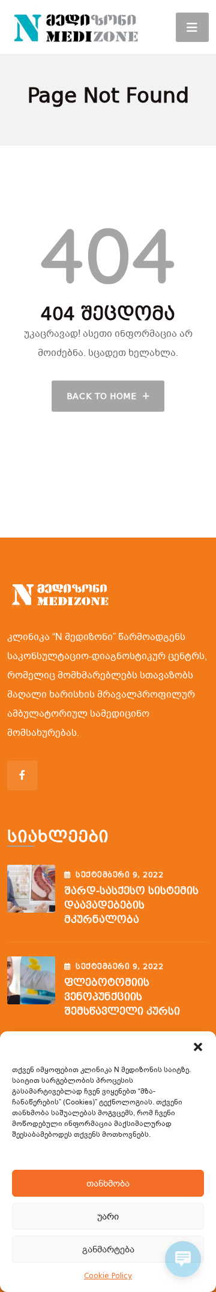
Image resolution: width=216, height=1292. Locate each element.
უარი (108, 1216)
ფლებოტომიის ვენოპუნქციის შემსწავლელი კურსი (122, 997)
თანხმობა (108, 1184)
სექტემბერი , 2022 (119, 875)
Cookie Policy (108, 1276)
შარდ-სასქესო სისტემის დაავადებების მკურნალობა (131, 905)
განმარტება (108, 1249)
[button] (198, 1046)
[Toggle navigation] (192, 27)
